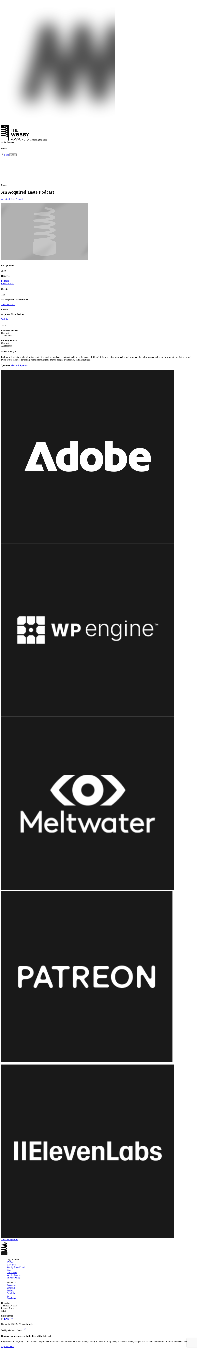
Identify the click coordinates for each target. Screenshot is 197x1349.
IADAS (10, 1262)
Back (6, 154)
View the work (8, 304)
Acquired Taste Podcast (12, 199)
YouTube (11, 1293)
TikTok (10, 1290)
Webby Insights (14, 1275)
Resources (11, 1264)
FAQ (9, 1270)
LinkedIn (11, 1288)
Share (13, 155)
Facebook (11, 1298)
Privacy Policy (13, 1277)
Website (4, 319)
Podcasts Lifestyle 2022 (7, 282)
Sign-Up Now (7, 1346)
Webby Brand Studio (16, 1267)
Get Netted (12, 1272)
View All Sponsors (19, 365)
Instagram (11, 1285)
